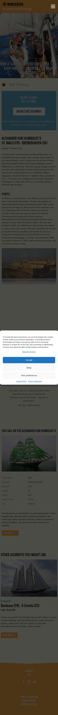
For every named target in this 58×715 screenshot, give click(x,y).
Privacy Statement (35, 381)
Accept (29, 360)
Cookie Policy (21, 381)
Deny (29, 368)
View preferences (29, 375)
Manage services (29, 352)
